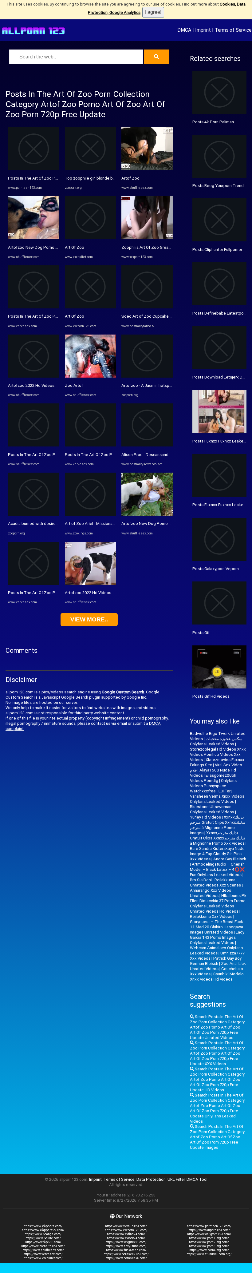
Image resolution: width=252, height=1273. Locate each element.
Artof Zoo (130, 178)
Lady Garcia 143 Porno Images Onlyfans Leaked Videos (217, 937)
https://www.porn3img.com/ (209, 1246)
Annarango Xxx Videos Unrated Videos (210, 893)
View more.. (89, 619)
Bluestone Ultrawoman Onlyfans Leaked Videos (212, 809)
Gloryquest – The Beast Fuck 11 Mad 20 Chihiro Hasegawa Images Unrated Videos (216, 927)
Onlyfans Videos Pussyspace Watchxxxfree (213, 786)
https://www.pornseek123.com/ (126, 1254)
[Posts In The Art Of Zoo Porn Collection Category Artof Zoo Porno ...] (33, 169)
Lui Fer (224, 791)
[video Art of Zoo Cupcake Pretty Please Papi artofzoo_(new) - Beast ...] (147, 307)
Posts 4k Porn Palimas (213, 122)
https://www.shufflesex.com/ (43, 1250)
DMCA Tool (197, 1179)
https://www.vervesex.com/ (43, 1254)
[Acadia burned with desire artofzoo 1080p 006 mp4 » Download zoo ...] (33, 514)
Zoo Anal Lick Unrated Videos (218, 966)
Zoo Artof (74, 385)
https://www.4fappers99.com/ (43, 1230)
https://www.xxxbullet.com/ (43, 1258)
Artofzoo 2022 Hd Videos (31, 385)
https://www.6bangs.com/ (43, 1234)
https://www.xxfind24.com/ (126, 1234)
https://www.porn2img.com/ (209, 1242)
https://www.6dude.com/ (43, 1238)
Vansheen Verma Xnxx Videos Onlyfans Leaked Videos (217, 799)
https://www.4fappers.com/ (43, 1226)
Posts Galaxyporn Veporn (215, 568)
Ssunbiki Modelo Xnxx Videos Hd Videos (217, 976)
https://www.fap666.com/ (43, 1242)
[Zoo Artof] (90, 376)
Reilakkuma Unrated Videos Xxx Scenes (215, 882)
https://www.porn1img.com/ (209, 1238)
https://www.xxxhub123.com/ (126, 1226)
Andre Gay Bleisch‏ (229, 859)
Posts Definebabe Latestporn (219, 313)
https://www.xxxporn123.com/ (126, 1230)
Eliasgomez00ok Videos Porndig (213, 778)
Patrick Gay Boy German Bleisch (216, 961)
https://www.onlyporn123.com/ (209, 1234)
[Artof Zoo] (147, 169)
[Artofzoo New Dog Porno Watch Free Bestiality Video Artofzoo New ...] (33, 237)
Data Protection (151, 1179)
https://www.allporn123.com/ (209, 1230)
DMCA (184, 30)
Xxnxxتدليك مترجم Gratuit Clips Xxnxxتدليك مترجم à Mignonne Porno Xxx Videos (217, 838)
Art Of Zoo (74, 247)
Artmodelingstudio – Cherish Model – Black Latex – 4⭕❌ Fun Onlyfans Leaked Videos (217, 869)
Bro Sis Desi (201, 879)
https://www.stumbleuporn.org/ (209, 1254)
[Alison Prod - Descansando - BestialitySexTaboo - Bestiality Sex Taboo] (147, 445)
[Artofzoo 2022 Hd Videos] (33, 376)
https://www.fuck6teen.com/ (126, 1250)
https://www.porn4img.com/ (209, 1250)
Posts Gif (201, 632)
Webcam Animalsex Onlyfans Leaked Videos (216, 950)
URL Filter (176, 1179)
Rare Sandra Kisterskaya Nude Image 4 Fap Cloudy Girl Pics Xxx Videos (217, 854)
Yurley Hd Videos (205, 817)
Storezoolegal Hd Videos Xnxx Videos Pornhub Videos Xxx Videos (218, 754)
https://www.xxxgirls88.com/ (126, 1242)
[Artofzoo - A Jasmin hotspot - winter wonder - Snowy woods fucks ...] (147, 376)
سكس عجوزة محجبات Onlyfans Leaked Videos (216, 741)
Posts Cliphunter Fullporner (217, 249)
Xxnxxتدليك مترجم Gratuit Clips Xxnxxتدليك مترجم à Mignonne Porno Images (217, 825)
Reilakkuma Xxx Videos (211, 916)
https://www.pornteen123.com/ (209, 1226)
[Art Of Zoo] (90, 237)
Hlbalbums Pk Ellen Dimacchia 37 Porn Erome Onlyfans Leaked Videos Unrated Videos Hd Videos (218, 903)
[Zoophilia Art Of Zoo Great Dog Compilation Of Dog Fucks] (147, 237)
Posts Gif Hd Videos (211, 696)
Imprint (203, 30)
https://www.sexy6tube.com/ (126, 1246)
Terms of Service (233, 30)
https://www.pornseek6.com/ (126, 1258)
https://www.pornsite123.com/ (43, 1246)
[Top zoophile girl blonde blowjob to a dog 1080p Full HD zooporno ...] (90, 169)
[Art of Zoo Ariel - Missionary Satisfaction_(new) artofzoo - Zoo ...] (90, 514)
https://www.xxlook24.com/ (126, 1238)
